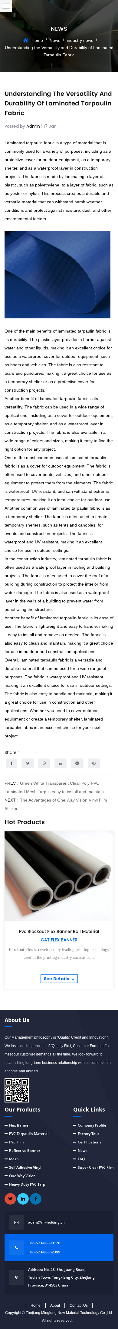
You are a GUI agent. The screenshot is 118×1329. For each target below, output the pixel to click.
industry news (80, 40)
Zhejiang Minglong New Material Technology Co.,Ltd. (69, 1313)
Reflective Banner (24, 1150)
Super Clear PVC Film (95, 1167)
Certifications (89, 1142)
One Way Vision (22, 1175)
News (55, 40)
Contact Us (79, 1305)
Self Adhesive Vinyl (25, 1167)
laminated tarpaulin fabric (82, 331)
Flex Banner (19, 1125)
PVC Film (16, 1142)
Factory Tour (88, 1133)
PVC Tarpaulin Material (28, 1133)
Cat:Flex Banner (59, 940)
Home (37, 40)
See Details (57, 978)
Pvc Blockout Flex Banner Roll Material (59, 931)
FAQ (81, 1159)
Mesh (14, 1159)
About (55, 1305)
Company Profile (92, 1125)
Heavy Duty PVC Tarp (27, 1184)
